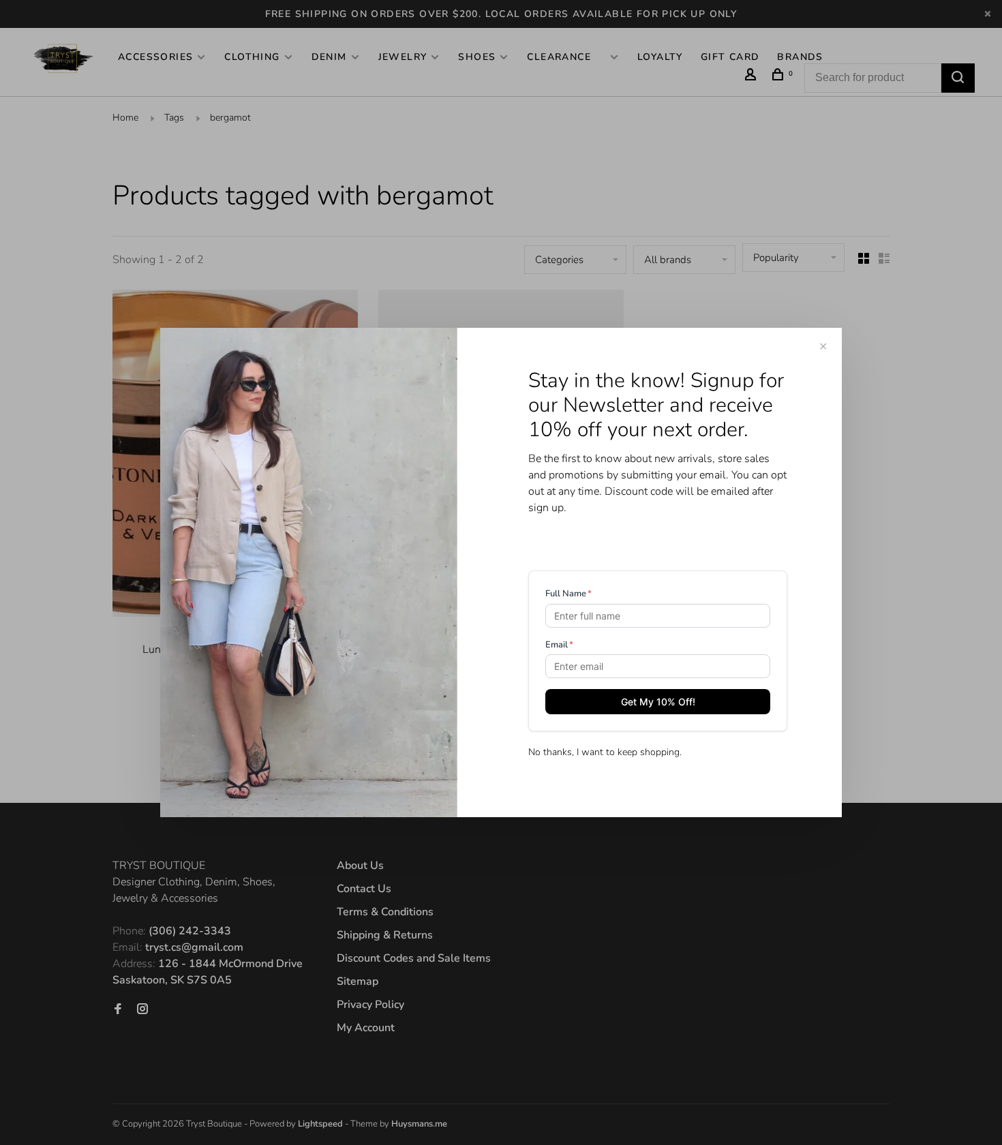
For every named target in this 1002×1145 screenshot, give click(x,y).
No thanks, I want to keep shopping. (605, 752)
